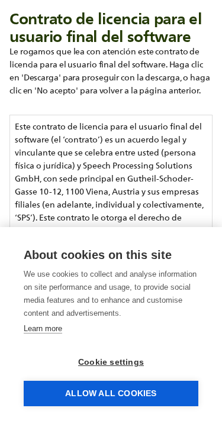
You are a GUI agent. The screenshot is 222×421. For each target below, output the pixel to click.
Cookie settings (111, 362)
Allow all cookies (110, 393)
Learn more (43, 328)
